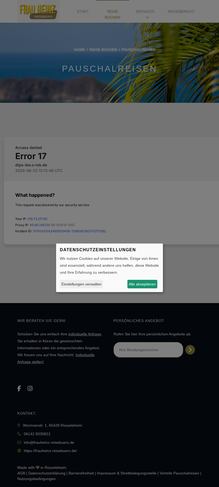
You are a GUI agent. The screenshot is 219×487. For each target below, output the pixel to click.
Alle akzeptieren (142, 284)
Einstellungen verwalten (81, 284)
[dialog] (109, 267)
